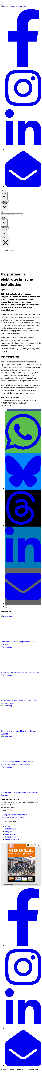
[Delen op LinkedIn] (23, 567)
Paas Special (10, 834)
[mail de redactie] (23, 186)
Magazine (9, 831)
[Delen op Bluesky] (23, 488)
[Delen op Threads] (23, 525)
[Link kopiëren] (6, 606)
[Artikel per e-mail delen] (23, 603)
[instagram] (23, 108)
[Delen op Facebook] (6, 410)
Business (17, 289)
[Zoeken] (22, 214)
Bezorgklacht (10, 829)
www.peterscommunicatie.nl (14, 817)
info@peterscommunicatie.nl (15, 814)
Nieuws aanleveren (13, 839)
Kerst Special (10, 837)
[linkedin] (23, 149)
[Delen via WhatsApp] (23, 452)
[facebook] (23, 66)
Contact (8, 826)
